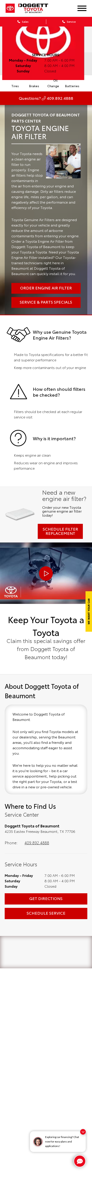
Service (71, 21)
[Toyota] (10, 8)
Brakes (34, 86)
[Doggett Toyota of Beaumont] (33, 8)
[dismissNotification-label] (83, 1132)
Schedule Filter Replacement (60, 531)
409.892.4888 (37, 842)
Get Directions (46, 898)
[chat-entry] (80, 1161)
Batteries (72, 86)
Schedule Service (46, 913)
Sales (25, 21)
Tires (15, 86)
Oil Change (53, 83)
